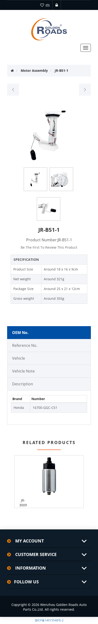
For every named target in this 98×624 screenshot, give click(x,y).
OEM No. (20, 332)
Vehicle (18, 358)
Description (22, 384)
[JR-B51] (13, 90)
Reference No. (24, 345)
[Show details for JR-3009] (49, 476)
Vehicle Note (23, 371)
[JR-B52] (85, 90)
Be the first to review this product (49, 247)
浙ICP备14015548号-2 (49, 620)
